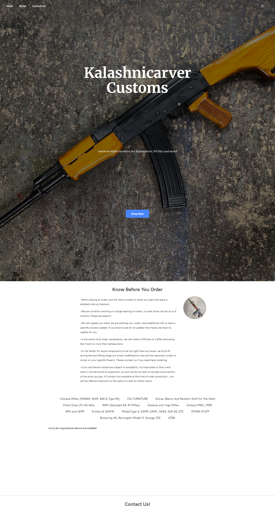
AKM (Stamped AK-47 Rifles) (121, 405)
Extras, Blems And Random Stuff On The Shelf (185, 399)
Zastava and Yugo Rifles (163, 405)
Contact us (39, 6)
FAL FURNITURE (137, 399)
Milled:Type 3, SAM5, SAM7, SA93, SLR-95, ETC (153, 411)
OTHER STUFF (200, 411)
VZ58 (171, 418)
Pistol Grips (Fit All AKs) (79, 405)
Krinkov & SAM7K (103, 411)
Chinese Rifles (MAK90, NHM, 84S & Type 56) (90, 399)
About (22, 6)
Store (9, 6)
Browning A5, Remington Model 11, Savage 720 (130, 418)
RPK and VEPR (75, 411)
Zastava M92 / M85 (199, 405)
